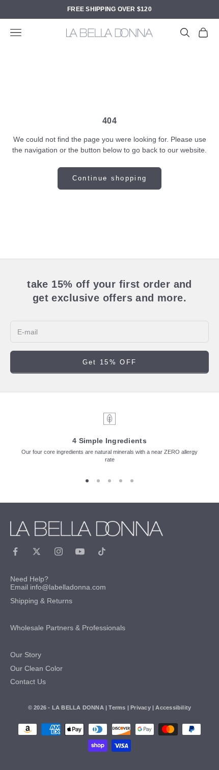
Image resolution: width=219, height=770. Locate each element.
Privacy (140, 707)
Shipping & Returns (41, 601)
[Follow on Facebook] (15, 551)
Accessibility (173, 707)
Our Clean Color (36, 668)
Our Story (25, 655)
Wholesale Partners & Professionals (67, 628)
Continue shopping (109, 178)
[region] (109, 438)
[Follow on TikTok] (102, 551)
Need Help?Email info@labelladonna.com (58, 583)
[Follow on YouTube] (80, 551)
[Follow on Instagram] (58, 551)
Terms (116, 707)
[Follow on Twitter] (37, 551)
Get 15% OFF (110, 362)
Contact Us (28, 681)
